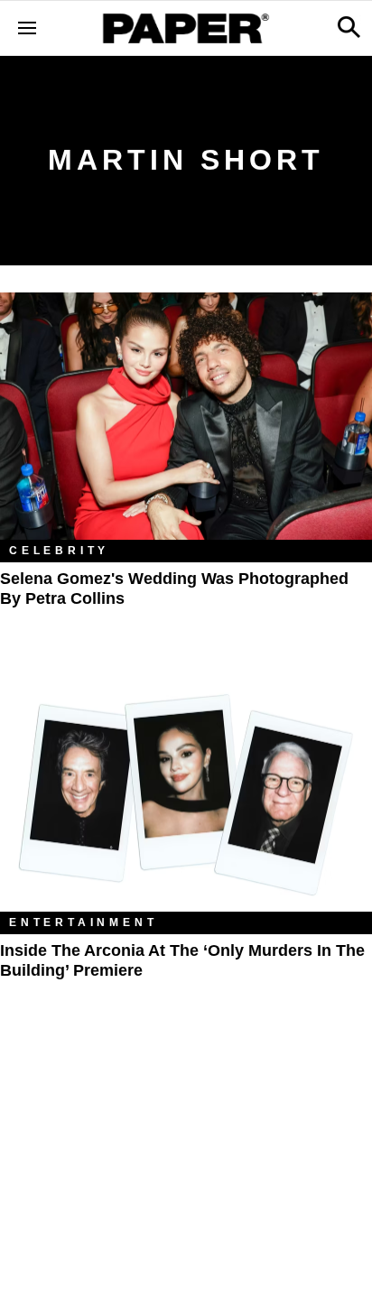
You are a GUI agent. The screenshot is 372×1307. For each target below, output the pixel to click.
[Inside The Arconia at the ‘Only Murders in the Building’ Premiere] (186, 788)
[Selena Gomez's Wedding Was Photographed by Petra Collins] (186, 416)
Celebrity (59, 550)
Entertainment (83, 922)
